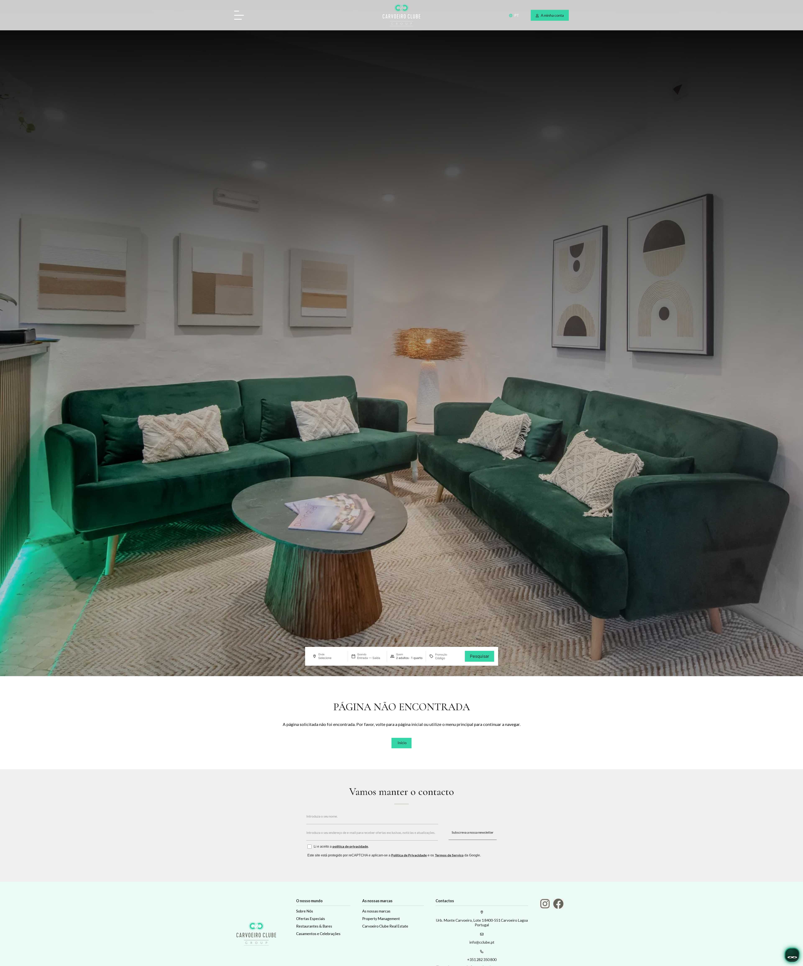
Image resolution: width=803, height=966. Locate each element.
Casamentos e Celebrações (318, 933)
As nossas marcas (376, 911)
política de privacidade (350, 846)
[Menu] (240, 16)
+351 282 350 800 (481, 959)
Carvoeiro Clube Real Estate (385, 926)
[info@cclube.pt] (481, 934)
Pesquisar (479, 656)
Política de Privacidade (409, 855)
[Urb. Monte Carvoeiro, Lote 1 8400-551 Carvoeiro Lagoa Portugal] (481, 912)
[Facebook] (558, 903)
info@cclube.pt (481, 942)
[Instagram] (545, 903)
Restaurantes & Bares (314, 926)
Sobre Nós (304, 911)
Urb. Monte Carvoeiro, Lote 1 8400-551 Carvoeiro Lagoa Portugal (482, 922)
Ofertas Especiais (310, 918)
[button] (511, 15)
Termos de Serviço (449, 855)
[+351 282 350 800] (481, 951)
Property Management (381, 918)
